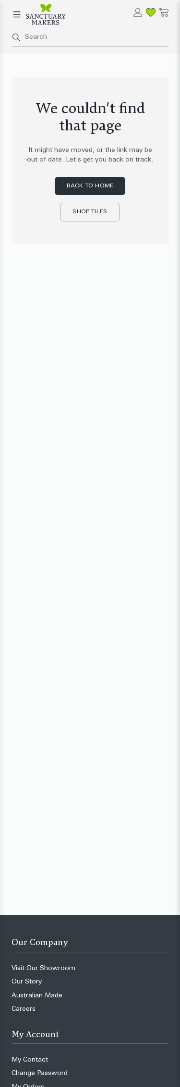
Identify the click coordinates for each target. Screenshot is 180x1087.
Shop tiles (89, 212)
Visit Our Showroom (43, 968)
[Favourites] (151, 12)
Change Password (40, 1073)
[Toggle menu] (17, 14)
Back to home (90, 186)
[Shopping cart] (163, 12)
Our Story (27, 982)
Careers (24, 1009)
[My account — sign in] (137, 12)
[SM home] (46, 14)
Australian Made (37, 996)
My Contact (30, 1060)
